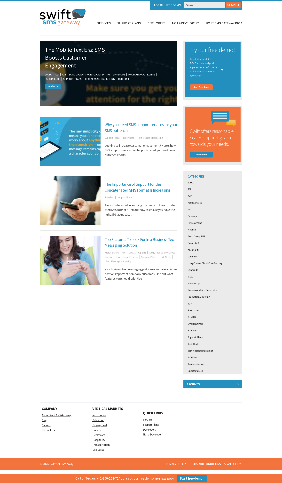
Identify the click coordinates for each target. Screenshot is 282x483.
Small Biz (193, 317)
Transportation (196, 364)
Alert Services (112, 252)
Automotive (99, 415)
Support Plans (129, 23)
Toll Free (124, 79)
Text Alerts (128, 137)
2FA (189, 189)
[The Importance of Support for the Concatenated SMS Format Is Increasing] (70, 224)
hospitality (193, 249)
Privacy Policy (176, 464)
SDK (190, 303)
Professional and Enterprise (202, 290)
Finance (192, 229)
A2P (57, 74)
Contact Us (48, 430)
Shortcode (53, 79)
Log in (158, 5)
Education (98, 420)
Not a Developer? (185, 23)
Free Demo (173, 5)
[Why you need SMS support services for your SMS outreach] (70, 164)
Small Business (195, 323)
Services (104, 23)
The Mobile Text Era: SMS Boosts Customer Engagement (75, 57)
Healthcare (98, 435)
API (64, 74)
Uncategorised (195, 370)
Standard (109, 197)
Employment (195, 222)
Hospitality (98, 440)
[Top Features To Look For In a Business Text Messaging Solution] (70, 284)
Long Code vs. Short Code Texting (89, 74)
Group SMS (193, 243)
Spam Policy (232, 464)
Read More (53, 86)
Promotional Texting (141, 74)
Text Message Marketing (100, 79)
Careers (46, 425)
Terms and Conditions (205, 464)
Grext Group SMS (137, 252)
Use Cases (98, 449)
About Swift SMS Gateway (56, 415)
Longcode (119, 74)
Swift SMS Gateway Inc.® (223, 23)
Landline (192, 256)
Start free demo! (192, 478)
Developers (156, 23)
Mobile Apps (194, 283)
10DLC (48, 74)
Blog (44, 420)
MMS (190, 276)
